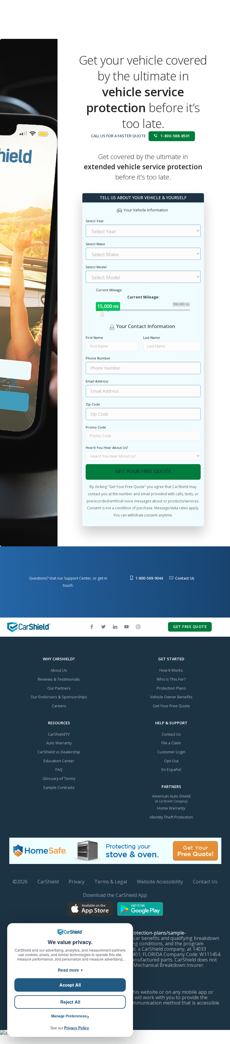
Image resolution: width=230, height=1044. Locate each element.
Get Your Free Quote (143, 471)
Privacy (76, 881)
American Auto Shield (171, 796)
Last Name (151, 337)
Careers (59, 705)
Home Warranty (171, 808)
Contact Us (184, 578)
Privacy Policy (76, 1028)
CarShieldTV (59, 734)
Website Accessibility (160, 881)
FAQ (59, 769)
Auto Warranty (59, 743)
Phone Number (98, 358)
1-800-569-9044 (149, 578)
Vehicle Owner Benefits (171, 696)
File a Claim (171, 743)
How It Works (171, 670)
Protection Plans (171, 688)
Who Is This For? (171, 679)
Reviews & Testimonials (59, 679)
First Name (94, 337)
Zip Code (93, 404)
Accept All (70, 984)
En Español (171, 769)
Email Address (97, 381)
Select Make (95, 244)
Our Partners (59, 688)
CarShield (48, 881)
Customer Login (171, 752)
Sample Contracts (59, 787)
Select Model (96, 267)
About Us (59, 670)
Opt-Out (171, 760)
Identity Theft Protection (171, 817)
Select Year (95, 221)
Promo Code (96, 427)
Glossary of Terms (59, 778)
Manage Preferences (69, 1016)
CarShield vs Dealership (58, 752)
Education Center (58, 760)
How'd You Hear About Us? (107, 447)
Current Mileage (109, 290)
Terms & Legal (110, 881)
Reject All (70, 1002)
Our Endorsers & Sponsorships (59, 696)
